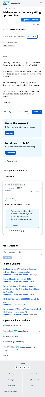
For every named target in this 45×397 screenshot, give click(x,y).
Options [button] (41, 20)
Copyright (11, 380)
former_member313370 (18, 29)
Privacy (11, 374)
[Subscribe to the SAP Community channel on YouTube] (24, 367)
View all (6, 355)
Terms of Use (33, 374)
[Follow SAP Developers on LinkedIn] (28, 367)
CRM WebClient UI (8, 46)
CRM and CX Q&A (10, 8)
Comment (37, 112)
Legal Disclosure (34, 380)
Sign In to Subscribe (30, 20)
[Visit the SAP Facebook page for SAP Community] (16, 367)
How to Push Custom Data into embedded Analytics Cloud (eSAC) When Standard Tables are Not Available (22, 289)
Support (34, 386)
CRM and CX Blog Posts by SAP (16, 274)
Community (15, 3)
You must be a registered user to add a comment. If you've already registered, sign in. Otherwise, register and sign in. (22, 216)
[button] (28, 37)
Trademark (11, 386)
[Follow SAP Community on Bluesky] (20, 367)
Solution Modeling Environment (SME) (17, 279)
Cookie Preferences (11, 392)
